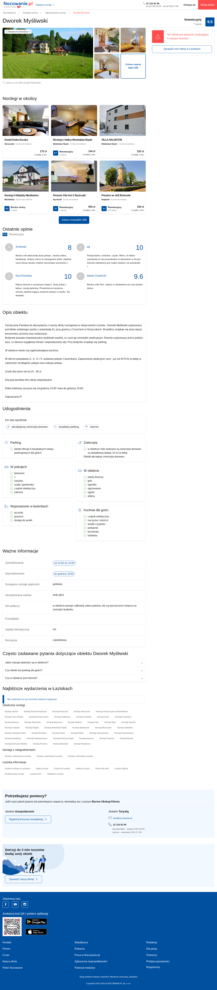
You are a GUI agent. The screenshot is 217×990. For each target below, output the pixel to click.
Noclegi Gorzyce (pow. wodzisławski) (112, 711)
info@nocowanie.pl (122, 818)
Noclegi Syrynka (129, 722)
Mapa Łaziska (42, 768)
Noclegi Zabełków (125, 728)
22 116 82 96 (152, 3)
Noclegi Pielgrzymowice (37, 738)
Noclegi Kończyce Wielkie (16, 744)
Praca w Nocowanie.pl (87, 955)
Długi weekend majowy (90, 977)
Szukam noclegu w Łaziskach (17, 768)
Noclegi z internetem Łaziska (80, 756)
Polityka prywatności (158, 961)
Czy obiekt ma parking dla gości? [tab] (23, 670)
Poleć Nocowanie (13, 967)
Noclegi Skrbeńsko (32, 722)
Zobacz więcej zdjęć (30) (133, 66)
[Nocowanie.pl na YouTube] (15, 904)
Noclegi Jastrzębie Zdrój (15, 733)
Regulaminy (153, 967)
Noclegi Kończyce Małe (63, 738)
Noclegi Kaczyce (86, 738)
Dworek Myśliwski (25, 20)
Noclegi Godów (11, 711)
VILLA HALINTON (112, 139)
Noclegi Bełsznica (54, 722)
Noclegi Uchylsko (83, 717)
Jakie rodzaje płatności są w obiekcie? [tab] (26, 662)
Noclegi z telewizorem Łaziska (18, 756)
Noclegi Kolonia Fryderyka (35, 711)
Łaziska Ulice (35, 774)
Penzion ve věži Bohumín (116, 195)
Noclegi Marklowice (80, 728)
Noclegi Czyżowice (123, 717)
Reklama (80, 948)
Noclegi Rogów (32, 728)
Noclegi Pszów (58, 733)
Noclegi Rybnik (126, 738)
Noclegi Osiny (103, 717)
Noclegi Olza (93, 722)
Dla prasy (151, 948)
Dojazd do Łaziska (62, 768)
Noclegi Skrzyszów (82, 711)
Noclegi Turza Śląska (14, 717)
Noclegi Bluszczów (103, 728)
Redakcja (151, 942)
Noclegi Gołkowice (62, 717)
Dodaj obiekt (207, 4)
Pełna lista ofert (102, 768)
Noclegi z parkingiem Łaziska (49, 756)
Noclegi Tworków (106, 738)
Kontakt (7, 942)
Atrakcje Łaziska (83, 768)
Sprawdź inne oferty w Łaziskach (181, 49)
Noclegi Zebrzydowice (99, 733)
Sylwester (105, 977)
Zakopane (133, 977)
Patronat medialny (85, 967)
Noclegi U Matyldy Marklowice (21, 195)
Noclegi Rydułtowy (13, 738)
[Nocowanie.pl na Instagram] (25, 904)
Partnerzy (151, 955)
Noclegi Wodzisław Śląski (55, 728)
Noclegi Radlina (75, 722)
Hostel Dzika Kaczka (16, 139)
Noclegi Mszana (12, 722)
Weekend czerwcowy (119, 977)
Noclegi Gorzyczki (60, 711)
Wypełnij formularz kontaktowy (26, 819)
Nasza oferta (10, 961)
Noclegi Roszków (39, 733)
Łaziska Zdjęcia (121, 768)
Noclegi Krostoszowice (39, 717)
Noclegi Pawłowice (82, 744)
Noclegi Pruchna (40, 744)
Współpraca (81, 942)
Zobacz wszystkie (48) (74, 219)
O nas (6, 955)
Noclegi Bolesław (60, 744)
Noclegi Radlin (77, 733)
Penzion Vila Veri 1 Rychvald (69, 195)
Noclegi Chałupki (12, 728)
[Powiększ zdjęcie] (106, 40)
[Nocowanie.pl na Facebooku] (6, 904)
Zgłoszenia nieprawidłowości (91, 961)
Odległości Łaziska (55, 774)
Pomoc (6, 948)
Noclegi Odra (110, 722)
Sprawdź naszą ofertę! (21, 879)
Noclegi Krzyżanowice (124, 733)
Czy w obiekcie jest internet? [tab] (21, 678)
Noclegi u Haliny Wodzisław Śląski (72, 139)
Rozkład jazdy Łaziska (14, 774)
